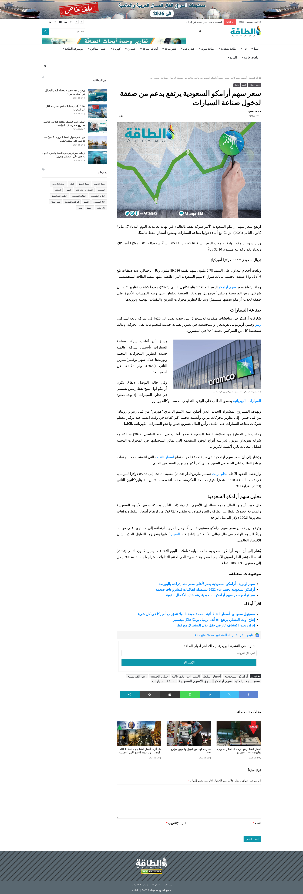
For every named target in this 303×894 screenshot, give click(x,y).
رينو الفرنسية (137, 676)
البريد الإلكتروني (176, 823)
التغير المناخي (98, 48)
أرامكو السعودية (236, 676)
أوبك (72, 184)
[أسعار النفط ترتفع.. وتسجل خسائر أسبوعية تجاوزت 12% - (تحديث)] (239, 733)
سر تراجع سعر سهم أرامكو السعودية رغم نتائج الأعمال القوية (210, 595)
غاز (245, 48)
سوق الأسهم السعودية (195, 681)
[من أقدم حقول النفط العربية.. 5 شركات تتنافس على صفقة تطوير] (97, 142)
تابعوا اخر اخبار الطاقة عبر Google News (224, 635)
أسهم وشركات (239, 77)
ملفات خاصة (251, 57)
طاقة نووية (207, 48)
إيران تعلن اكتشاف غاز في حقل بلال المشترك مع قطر (215, 625)
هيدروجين (188, 48)
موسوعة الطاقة (74, 48)
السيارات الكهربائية (247, 401)
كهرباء (116, 48)
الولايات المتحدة (72, 202)
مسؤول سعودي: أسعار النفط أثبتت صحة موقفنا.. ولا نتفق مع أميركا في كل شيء (196, 614)
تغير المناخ (55, 202)
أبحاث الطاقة (150, 48)
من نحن (168, 884)
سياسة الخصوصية (139, 884)
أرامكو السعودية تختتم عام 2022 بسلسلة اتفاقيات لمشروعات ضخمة (205, 589)
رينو (258, 324)
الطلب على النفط (59, 196)
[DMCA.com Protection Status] (151, 872)
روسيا (89, 208)
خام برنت (219, 474)
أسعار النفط (165, 457)
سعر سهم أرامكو (247, 681)
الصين (175, 534)
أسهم (244, 85)
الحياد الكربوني (58, 184)
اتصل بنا (156, 884)
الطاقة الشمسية (98, 196)
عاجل (236, 85)
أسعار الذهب (99, 184)
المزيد (233, 57)
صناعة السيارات (164, 681)
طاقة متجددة (228, 48)
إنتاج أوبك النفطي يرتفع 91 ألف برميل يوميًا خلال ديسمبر (214, 620)
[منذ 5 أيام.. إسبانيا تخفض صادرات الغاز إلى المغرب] (97, 111)
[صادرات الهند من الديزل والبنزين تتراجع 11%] (189, 733)
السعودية (101, 190)
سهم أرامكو (227, 287)
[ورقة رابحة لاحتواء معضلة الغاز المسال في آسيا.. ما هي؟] (97, 95)
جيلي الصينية (159, 676)
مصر (80, 208)
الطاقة (58, 190)
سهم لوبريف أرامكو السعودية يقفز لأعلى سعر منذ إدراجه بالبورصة (207, 584)
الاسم (257, 823)
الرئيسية (254, 77)
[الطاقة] (245, 31)
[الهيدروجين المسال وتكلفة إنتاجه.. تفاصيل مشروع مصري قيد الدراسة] (97, 126)
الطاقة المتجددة (79, 196)
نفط (256, 48)
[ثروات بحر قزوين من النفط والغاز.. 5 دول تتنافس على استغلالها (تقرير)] (97, 158)
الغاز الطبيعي (99, 202)
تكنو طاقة (170, 48)
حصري (131, 48)
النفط (86, 202)
